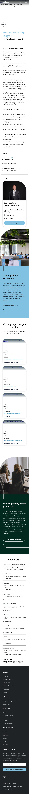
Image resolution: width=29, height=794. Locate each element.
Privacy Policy (12, 783)
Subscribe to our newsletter (14, 769)
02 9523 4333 (10, 218)
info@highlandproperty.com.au (12, 701)
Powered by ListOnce (8, 789)
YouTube (5, 744)
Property (5, 676)
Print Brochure (7, 158)
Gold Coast (6, 637)
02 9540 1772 (8, 632)
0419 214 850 (10, 215)
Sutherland (6, 615)
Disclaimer (5, 783)
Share (5, 153)
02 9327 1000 (8, 589)
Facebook (6, 732)
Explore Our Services (14, 539)
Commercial (6, 683)
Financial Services (8, 686)
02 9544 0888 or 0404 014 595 (13, 654)
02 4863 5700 (8, 610)
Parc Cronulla (7, 573)
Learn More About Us (9, 305)
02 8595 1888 (8, 599)
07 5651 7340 (8, 643)
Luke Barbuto (10, 203)
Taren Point (6, 626)
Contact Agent (14, 223)
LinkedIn (5, 738)
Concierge (6, 689)
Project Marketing (8, 679)
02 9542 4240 (8, 621)
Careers (5, 692)
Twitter (5, 741)
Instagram (6, 735)
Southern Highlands (9, 603)
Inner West (6, 594)
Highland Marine (8, 648)
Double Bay (6, 583)
